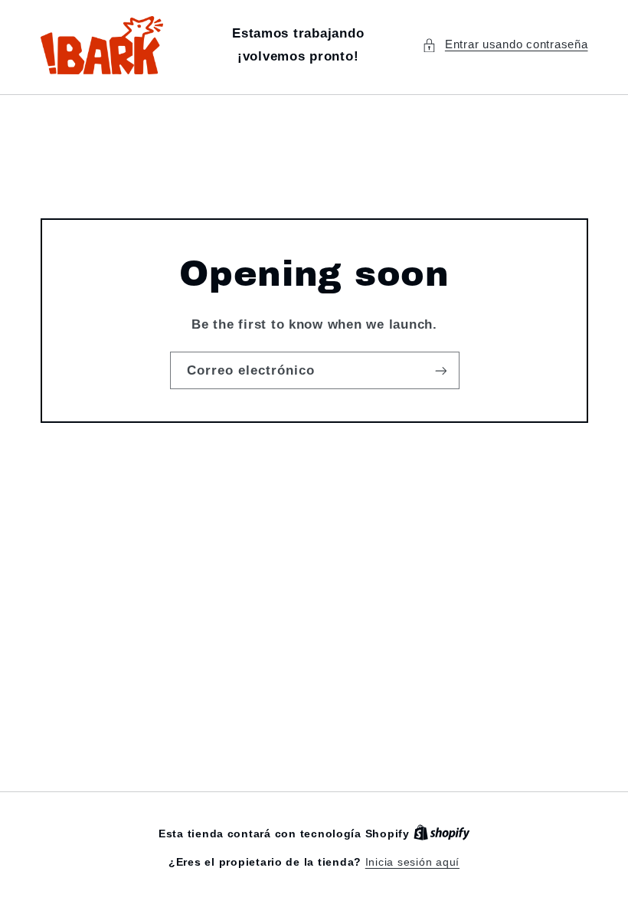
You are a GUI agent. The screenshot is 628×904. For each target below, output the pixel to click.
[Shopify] (442, 834)
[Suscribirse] (440, 370)
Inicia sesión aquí (412, 862)
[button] (504, 45)
